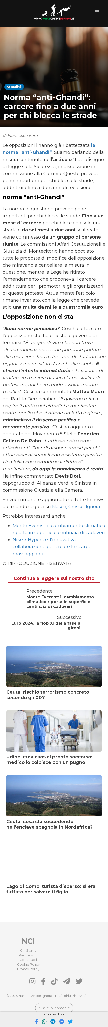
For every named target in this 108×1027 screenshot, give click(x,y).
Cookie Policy (28, 964)
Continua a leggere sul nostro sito (54, 578)
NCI (28, 941)
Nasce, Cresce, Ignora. (76, 506)
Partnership (28, 955)
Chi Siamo (28, 950)
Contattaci (28, 960)
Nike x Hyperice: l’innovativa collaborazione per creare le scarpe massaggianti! (52, 547)
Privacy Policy (28, 969)
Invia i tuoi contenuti (54, 1008)
